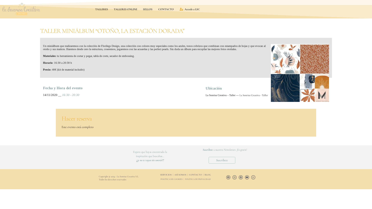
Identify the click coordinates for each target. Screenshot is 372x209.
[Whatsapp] (253, 177)
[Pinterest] (241, 177)
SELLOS (147, 9)
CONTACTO (166, 9)
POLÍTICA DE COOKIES (172, 179)
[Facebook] (228, 177)
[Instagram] (235, 177)
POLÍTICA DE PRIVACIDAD (198, 179)
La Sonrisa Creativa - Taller (253, 95)
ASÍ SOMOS (180, 174)
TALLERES (101, 9)
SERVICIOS (166, 174)
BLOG (208, 174)
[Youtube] (247, 177)
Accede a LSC (192, 9)
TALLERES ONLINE (125, 9)
